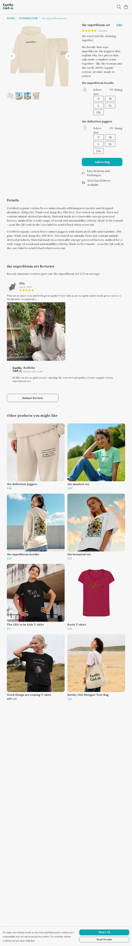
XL (110, 105)
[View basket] (125, 6)
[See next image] (68, 56)
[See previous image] (12, 56)
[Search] (119, 6)
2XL (98, 112)
